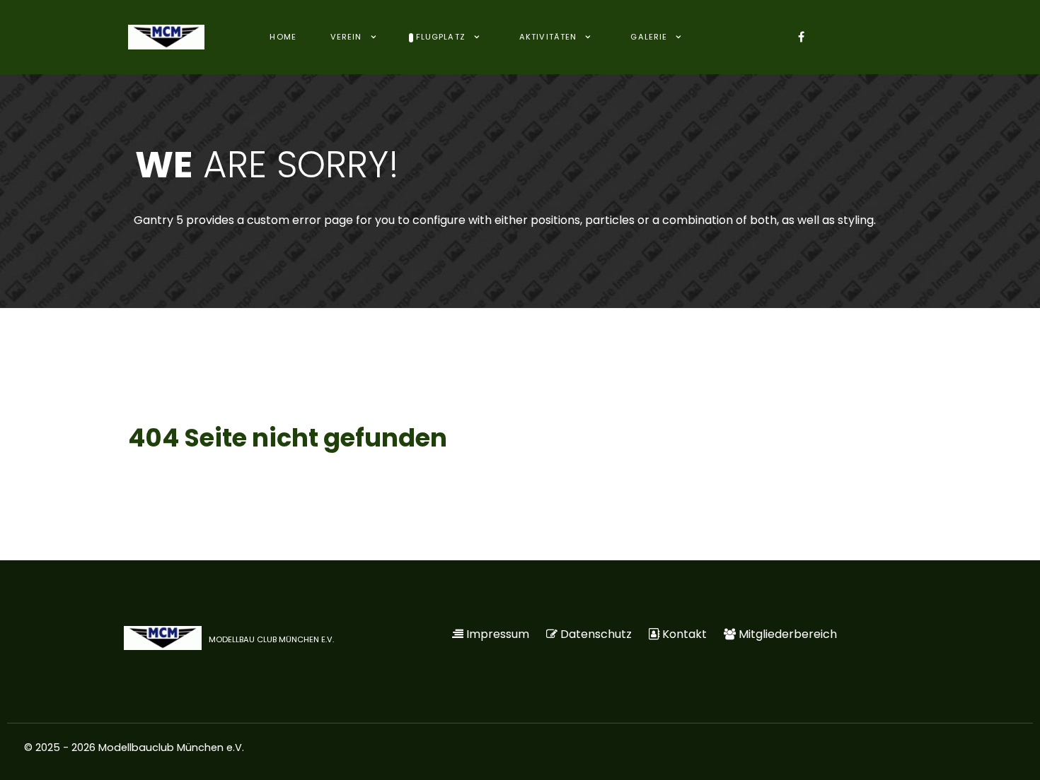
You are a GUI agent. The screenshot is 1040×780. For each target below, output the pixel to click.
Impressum (497, 634)
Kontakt (684, 634)
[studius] (166, 37)
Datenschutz (596, 634)
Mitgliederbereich (788, 634)
